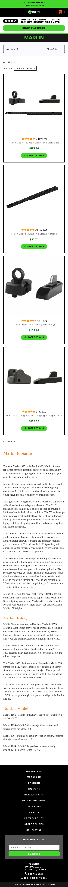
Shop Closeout (34, 28)
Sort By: (7, 68)
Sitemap (51, 884)
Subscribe (34, 854)
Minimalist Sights (34, 794)
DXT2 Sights (34, 782)
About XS (34, 812)
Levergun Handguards (34, 800)
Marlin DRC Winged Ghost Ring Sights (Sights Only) (34, 415)
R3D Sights (34, 788)
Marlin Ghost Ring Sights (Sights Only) (34, 324)
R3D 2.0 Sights (34, 777)
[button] (34, 49)
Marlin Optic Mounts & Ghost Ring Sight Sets (34, 142)
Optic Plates (34, 806)
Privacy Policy (34, 818)
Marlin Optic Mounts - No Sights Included (34, 233)
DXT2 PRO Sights (34, 771)
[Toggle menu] (9, 12)
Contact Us (34, 830)
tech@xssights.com (35, 878)
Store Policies (34, 824)
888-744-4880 (37, 5)
